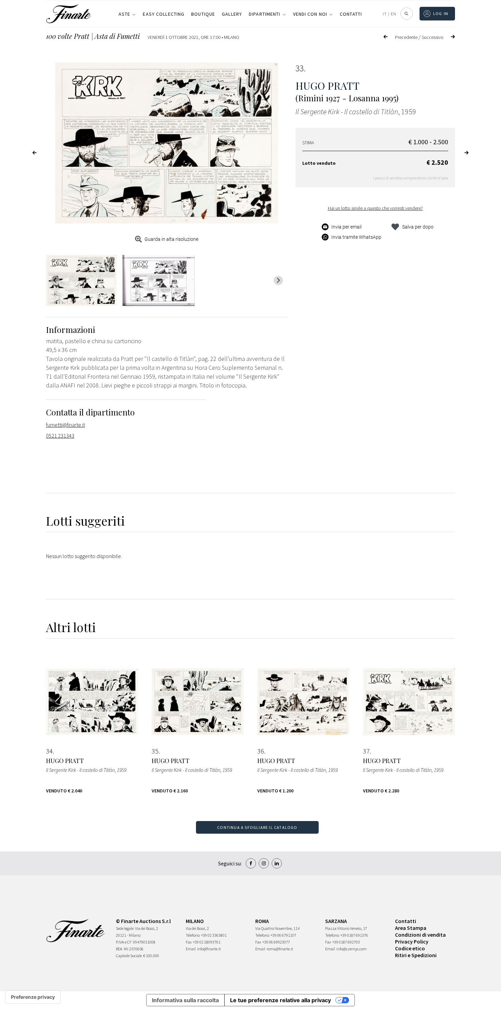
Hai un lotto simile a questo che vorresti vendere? (375, 208)
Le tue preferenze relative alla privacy (280, 1000)
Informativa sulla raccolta (185, 1000)
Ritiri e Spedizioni (416, 955)
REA (119, 948)
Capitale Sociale (129, 955)
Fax (189, 942)
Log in (441, 13)
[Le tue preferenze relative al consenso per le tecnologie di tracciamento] (32, 997)
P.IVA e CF (124, 942)
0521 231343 (60, 435)
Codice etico (410, 948)
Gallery (232, 14)
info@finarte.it (209, 948)
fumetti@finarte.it (65, 424)
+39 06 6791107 (283, 935)
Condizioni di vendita (420, 934)
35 (155, 751)
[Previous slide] (55, 280)
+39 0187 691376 (354, 935)
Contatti (351, 14)
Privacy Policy (411, 941)
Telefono (193, 935)
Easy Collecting (163, 14)
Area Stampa (410, 927)
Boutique (203, 14)
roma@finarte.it (280, 948)
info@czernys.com (351, 948)
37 (366, 751)
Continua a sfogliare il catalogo (257, 827)
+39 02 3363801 (214, 935)
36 (260, 751)
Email (191, 948)
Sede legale (125, 928)
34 (49, 751)
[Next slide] (278, 280)
